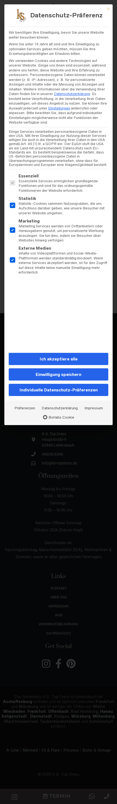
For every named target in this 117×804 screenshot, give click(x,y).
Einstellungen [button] (59, 108)
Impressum (93, 408)
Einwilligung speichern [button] (58, 374)
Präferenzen (24, 408)
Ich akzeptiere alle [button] (59, 359)
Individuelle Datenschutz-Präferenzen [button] (59, 390)
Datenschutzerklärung (72, 94)
